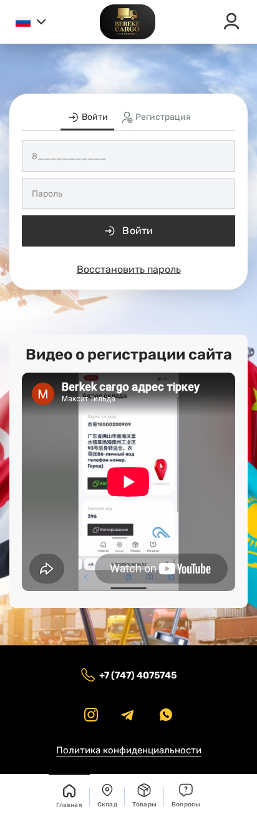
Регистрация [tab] (162, 117)
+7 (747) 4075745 (138, 675)
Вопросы (186, 804)
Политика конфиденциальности (128, 750)
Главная (69, 805)
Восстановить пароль (129, 269)
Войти (137, 231)
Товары (144, 804)
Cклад (107, 804)
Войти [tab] (94, 117)
